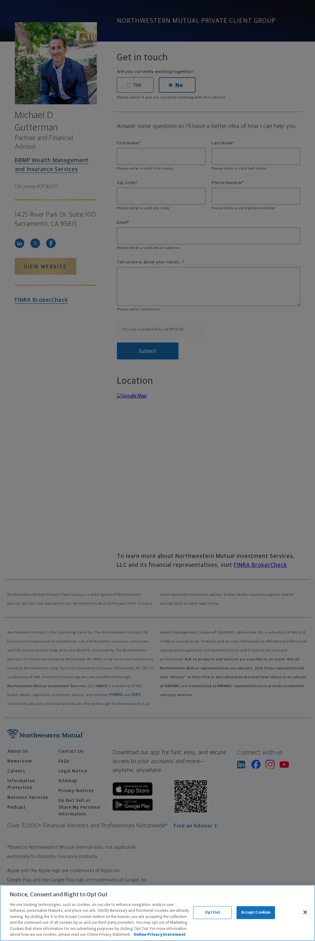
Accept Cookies (256, 913)
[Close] (305, 912)
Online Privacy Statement (160, 935)
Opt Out (213, 913)
